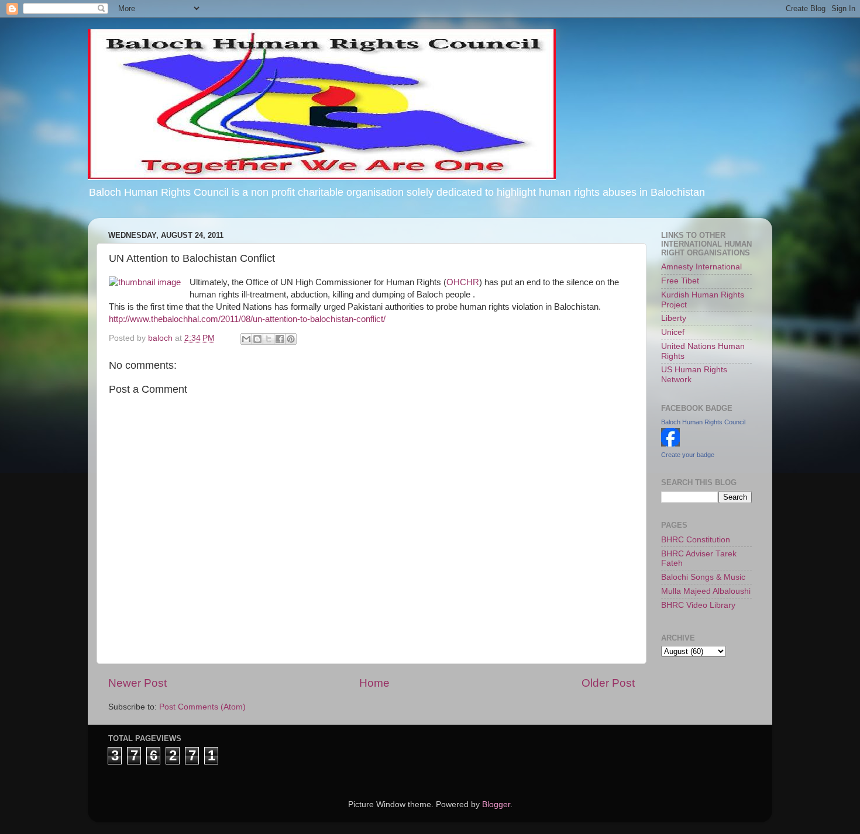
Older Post (608, 683)
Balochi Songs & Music (703, 577)
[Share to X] (268, 339)
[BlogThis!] (257, 339)
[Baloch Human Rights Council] (670, 444)
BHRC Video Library (698, 605)
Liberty (673, 318)
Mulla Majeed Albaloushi (706, 591)
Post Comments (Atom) (202, 707)
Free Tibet (680, 280)
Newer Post (137, 683)
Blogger (496, 804)
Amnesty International (701, 266)
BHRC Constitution (695, 539)
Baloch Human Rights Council (703, 421)
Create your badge (687, 454)
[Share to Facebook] (279, 339)
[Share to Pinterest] (291, 339)
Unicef (672, 332)
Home (374, 683)
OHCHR (462, 282)
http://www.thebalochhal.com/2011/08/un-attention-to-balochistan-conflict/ (247, 319)
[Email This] (246, 339)
